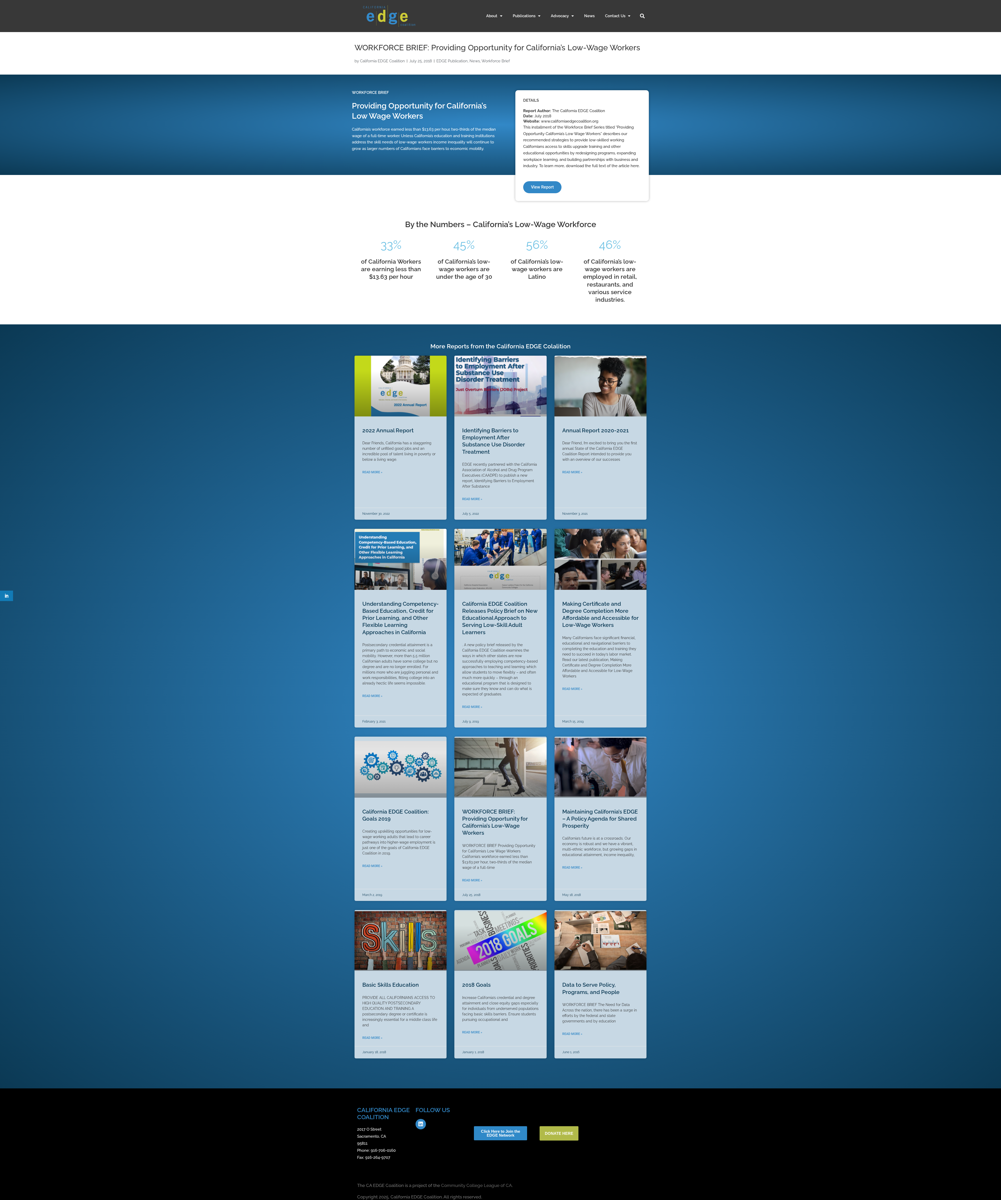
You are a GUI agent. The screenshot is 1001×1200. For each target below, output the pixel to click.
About (491, 16)
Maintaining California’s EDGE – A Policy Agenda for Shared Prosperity (600, 818)
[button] (642, 16)
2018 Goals (476, 984)
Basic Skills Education (390, 984)
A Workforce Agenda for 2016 (500, 1142)
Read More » (372, 472)
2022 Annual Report (388, 430)
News (589, 16)
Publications (524, 16)
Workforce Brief (495, 61)
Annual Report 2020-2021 (595, 430)
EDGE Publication (452, 61)
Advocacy (560, 16)
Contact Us (615, 16)
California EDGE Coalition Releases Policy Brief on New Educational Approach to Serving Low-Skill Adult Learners (499, 618)
